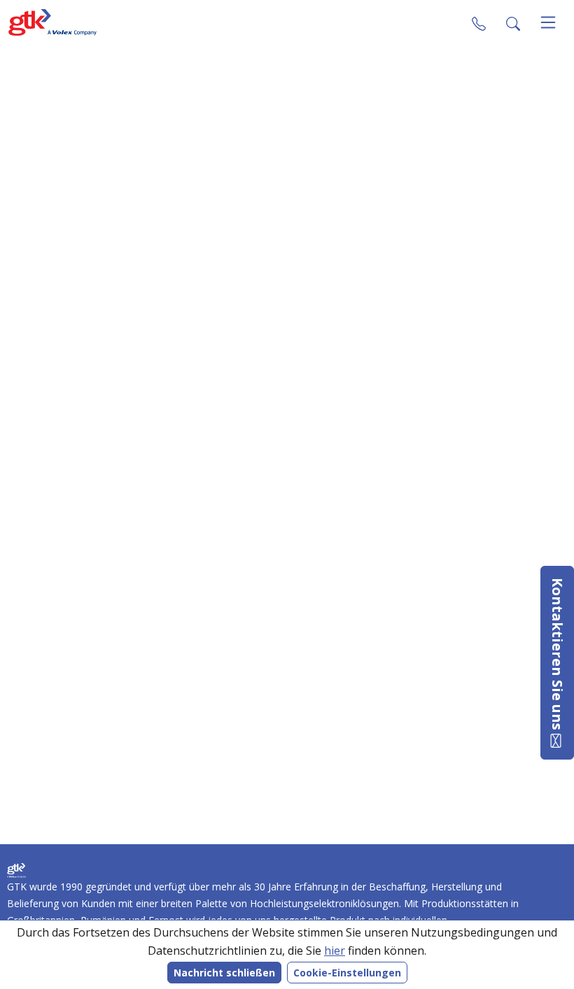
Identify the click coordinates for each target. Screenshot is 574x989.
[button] (513, 22)
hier (334, 950)
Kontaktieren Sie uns (557, 656)
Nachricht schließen (224, 972)
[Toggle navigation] (548, 22)
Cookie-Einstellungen (347, 972)
